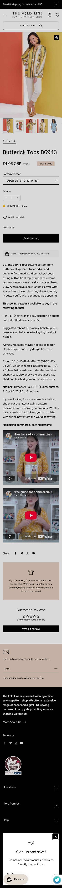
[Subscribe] (53, 874)
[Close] (55, 836)
